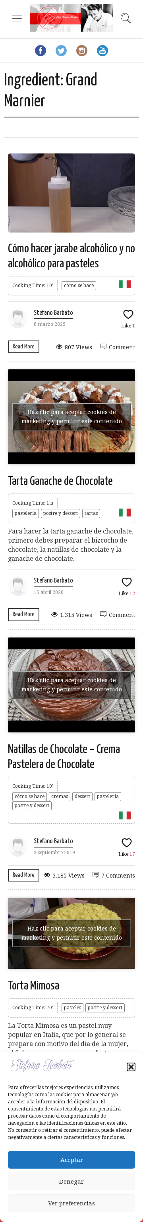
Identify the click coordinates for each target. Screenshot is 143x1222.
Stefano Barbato (53, 313)
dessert (82, 796)
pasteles (72, 1007)
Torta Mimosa (33, 986)
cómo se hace (79, 285)
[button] (131, 1067)
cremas (59, 796)
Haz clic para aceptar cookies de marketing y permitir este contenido (71, 416)
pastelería (26, 513)
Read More (24, 347)
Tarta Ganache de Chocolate (60, 481)
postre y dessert (60, 513)
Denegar (71, 1181)
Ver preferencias (71, 1203)
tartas (91, 513)
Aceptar (71, 1159)
